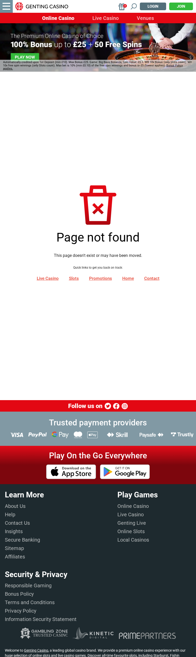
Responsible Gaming (28, 585)
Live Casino (105, 18)
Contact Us (17, 523)
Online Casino (58, 18)
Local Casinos (133, 540)
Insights (14, 531)
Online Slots (131, 531)
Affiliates (15, 557)
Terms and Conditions (30, 602)
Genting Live (131, 523)
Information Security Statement (41, 619)
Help (10, 514)
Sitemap (14, 548)
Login (153, 6)
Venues (145, 18)
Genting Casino (36, 650)
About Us (15, 506)
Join (181, 6)
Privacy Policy (20, 611)
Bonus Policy (19, 594)
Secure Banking (22, 540)
